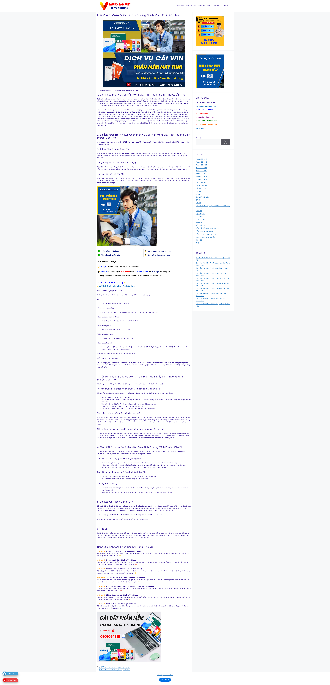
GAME (198, 200)
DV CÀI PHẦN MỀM (202, 197)
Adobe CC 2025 (201, 179)
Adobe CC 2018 (201, 159)
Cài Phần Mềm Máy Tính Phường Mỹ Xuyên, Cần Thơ (114, 670)
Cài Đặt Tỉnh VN (201, 185)
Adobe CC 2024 (201, 176)
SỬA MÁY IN (200, 225)
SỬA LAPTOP (200, 219)
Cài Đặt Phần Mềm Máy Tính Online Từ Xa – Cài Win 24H (194, 6)
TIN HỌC (199, 240)
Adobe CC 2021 (201, 168)
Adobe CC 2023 (201, 174)
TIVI (197, 243)
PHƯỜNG (102, 666)
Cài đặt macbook (202, 182)
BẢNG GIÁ (225, 6)
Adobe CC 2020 (201, 165)
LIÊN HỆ (216, 6)
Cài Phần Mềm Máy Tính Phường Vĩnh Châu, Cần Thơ (114, 668)
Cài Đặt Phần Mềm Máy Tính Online (117, 286)
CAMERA (199, 194)
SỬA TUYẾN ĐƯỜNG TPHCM (206, 234)
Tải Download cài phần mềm (206, 237)
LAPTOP (199, 211)
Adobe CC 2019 (201, 162)
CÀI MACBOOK (201, 188)
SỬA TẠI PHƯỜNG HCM (204, 231)
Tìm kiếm (199, 138)
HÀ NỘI (198, 203)
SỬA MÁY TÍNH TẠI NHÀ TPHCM (207, 228)
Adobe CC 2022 (201, 171)
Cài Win (198, 191)
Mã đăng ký (165, 679)
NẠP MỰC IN (200, 214)
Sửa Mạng (199, 222)
